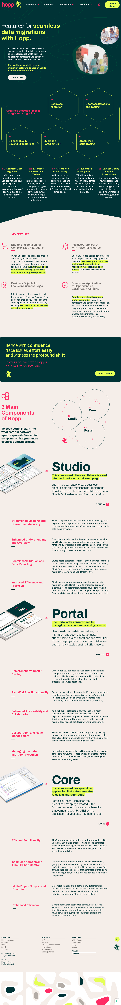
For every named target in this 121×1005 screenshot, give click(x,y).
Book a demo (112, 4)
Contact (75, 954)
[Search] (98, 4)
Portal (100, 654)
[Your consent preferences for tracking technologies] (117, 1001)
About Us (75, 951)
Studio (100, 504)
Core (101, 824)
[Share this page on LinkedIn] (117, 939)
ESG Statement (7, 964)
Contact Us (17, 77)
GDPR (3, 960)
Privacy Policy (6, 962)
